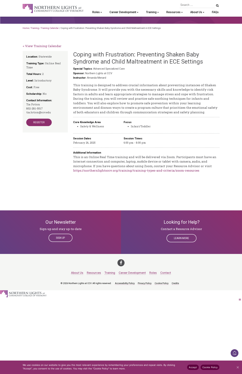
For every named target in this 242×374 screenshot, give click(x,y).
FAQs (215, 12)
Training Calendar (50, 28)
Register (39, 122)
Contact (165, 272)
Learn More (181, 238)
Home (26, 28)
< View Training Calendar (42, 46)
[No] (237, 367)
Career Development (122, 12)
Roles (96, 12)
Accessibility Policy (125, 283)
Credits (175, 283)
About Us (196, 12)
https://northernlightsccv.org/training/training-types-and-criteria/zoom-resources (136, 170)
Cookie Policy (161, 283)
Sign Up (60, 237)
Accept (193, 367)
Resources (173, 12)
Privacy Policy (144, 283)
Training (151, 12)
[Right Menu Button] (240, 300)
